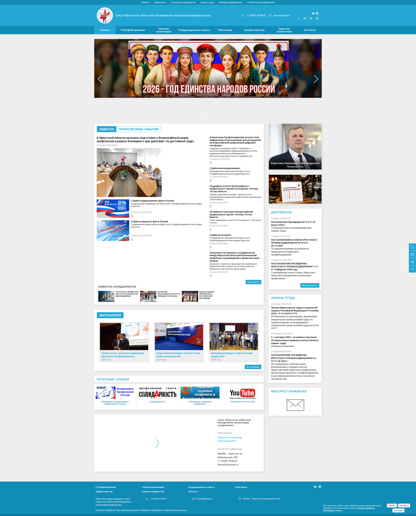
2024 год (161, 359)
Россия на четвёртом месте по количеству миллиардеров (127, 294)
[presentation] (100, 79)
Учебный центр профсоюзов (261, 2)
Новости (145, 2)
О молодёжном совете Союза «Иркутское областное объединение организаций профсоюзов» (294, 271)
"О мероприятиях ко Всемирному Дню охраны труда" (293, 226)
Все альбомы (253, 366)
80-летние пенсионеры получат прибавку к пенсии (168, 294)
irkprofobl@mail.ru (281, 15)
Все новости (253, 282)
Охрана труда (207, 2)
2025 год (106, 359)
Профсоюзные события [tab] (138, 129)
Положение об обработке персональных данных (163, 510)
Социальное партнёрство (183, 2)
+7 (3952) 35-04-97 (256, 15)
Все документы (310, 285)
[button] (133, 30)
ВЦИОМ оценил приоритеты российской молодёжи (206, 295)
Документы (160, 2)
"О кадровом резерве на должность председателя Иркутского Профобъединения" (294, 247)
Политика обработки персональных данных (117, 510)
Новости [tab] (106, 129)
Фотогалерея (110, 315)
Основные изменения (294, 342)
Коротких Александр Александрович (230, 439)
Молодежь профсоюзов (230, 2)
